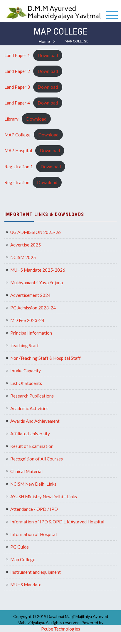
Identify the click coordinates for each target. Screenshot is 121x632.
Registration (16, 182)
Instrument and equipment (35, 572)
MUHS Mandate (25, 584)
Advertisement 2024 (30, 295)
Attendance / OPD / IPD (34, 509)
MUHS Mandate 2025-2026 (37, 270)
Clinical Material (26, 471)
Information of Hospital (33, 534)
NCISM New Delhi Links (33, 484)
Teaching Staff (24, 345)
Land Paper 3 (17, 87)
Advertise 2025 (25, 244)
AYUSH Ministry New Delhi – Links (43, 496)
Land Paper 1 (17, 55)
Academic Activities (29, 408)
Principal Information (31, 332)
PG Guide (19, 546)
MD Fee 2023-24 (27, 320)
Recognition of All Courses (36, 458)
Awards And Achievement (35, 421)
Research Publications (32, 395)
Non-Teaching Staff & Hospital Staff (45, 358)
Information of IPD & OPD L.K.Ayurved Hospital (57, 521)
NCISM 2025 (23, 257)
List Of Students (26, 383)
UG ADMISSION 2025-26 (35, 232)
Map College (22, 559)
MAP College (17, 134)
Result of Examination (31, 446)
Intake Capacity (25, 370)
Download (48, 55)
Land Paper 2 (17, 71)
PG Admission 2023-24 (33, 307)
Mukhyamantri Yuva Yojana (36, 282)
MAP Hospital (18, 150)
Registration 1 (18, 166)
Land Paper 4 (17, 102)
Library (11, 118)
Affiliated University (30, 433)
